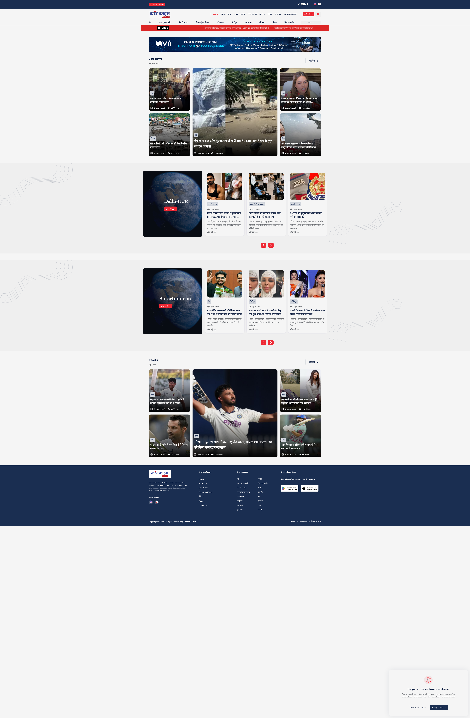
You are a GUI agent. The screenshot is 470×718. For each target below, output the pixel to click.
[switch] (303, 4)
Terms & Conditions (299, 521)
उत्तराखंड (240, 505)
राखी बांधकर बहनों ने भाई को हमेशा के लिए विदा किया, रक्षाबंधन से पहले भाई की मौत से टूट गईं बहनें (252, 28)
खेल (259, 488)
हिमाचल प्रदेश (263, 483)
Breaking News (256, 14)
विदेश (260, 510)
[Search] (318, 14)
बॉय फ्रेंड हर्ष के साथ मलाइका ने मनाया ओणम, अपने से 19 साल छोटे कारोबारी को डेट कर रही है (182, 28)
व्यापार (260, 505)
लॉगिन (310, 14)
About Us (226, 14)
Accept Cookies (439, 708)
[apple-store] (310, 488)
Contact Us (290, 14)
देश (238, 479)
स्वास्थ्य (260, 501)
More (309, 22)
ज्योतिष (260, 492)
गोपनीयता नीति (316, 521)
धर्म (259, 496)
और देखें (312, 60)
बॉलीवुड (239, 501)
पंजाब (260, 479)
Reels (278, 14)
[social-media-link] (315, 4)
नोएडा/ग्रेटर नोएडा (243, 492)
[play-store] (290, 488)
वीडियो (270, 14)
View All (170, 208)
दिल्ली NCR (241, 488)
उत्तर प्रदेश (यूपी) (243, 483)
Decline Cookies (418, 708)
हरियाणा (240, 510)
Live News (239, 14)
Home (215, 14)
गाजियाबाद (240, 496)
